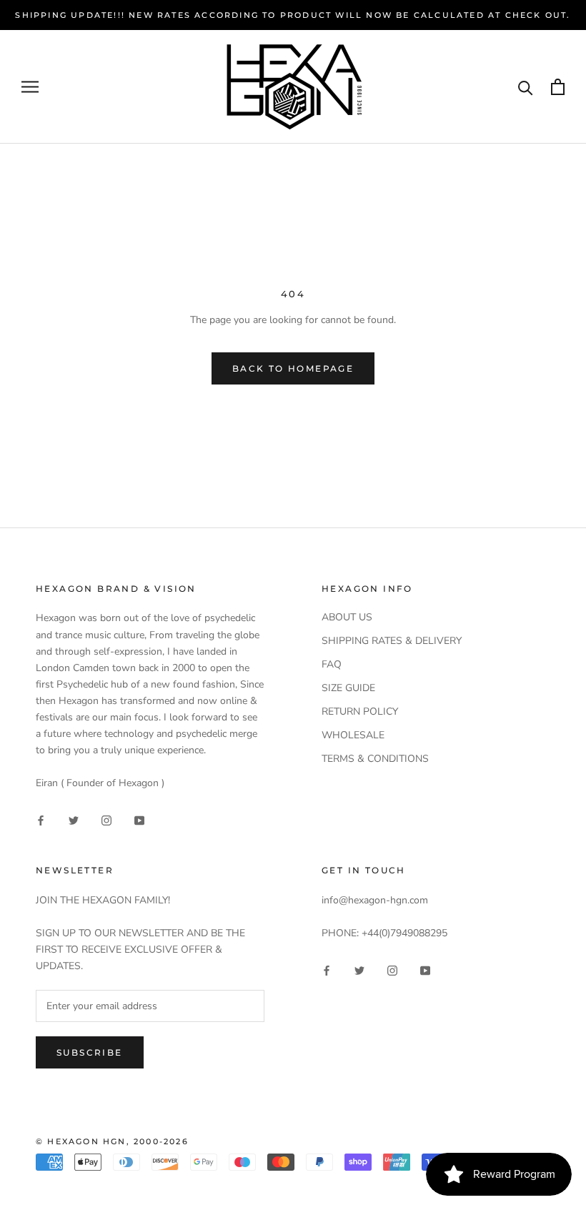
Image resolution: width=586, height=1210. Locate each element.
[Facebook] (41, 819)
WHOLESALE (353, 735)
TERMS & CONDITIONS (375, 758)
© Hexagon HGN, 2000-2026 (112, 1141)
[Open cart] (558, 87)
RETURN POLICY (360, 711)
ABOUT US (347, 617)
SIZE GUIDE (348, 688)
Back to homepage (293, 368)
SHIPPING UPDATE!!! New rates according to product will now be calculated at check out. (292, 15)
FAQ (332, 664)
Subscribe (89, 1052)
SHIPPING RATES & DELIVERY (392, 641)
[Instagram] (106, 819)
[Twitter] (74, 819)
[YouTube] (139, 819)
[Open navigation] (30, 87)
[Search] (525, 86)
